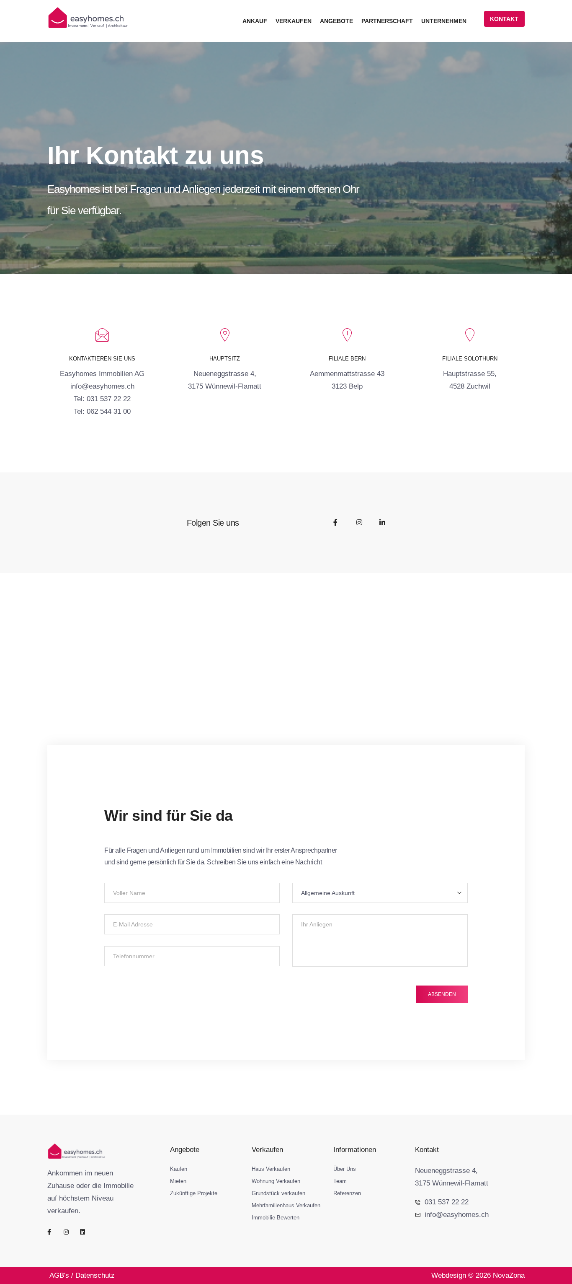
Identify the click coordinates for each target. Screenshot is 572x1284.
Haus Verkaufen (271, 1169)
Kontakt (504, 19)
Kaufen (178, 1169)
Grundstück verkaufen (278, 1193)
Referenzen (347, 1193)
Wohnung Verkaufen (276, 1181)
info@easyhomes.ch (102, 386)
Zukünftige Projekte (193, 1193)
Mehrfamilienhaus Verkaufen (286, 1205)
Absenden (442, 994)
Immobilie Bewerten (275, 1217)
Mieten (178, 1181)
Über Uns (344, 1169)
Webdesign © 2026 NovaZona (478, 1275)
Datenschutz (95, 1275)
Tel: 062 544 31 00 (102, 411)
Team (340, 1181)
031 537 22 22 (447, 1202)
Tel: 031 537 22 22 (102, 399)
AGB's (59, 1275)
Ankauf (254, 21)
